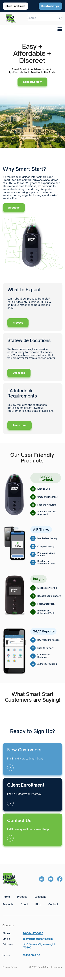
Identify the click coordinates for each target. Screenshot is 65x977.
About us (14, 207)
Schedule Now (32, 81)
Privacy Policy (10, 967)
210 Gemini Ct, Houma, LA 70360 (39, 946)
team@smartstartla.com (38, 939)
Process (18, 322)
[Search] (60, 17)
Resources (19, 425)
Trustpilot (32, 708)
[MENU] (58, 28)
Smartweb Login (50, 6)
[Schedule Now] (32, 759)
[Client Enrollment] (32, 794)
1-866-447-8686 (33, 933)
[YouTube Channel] (50, 879)
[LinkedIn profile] (41, 879)
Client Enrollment (15, 6)
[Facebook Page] (59, 879)
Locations (19, 372)
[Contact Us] (32, 830)
